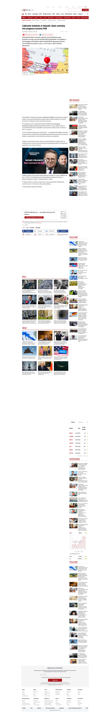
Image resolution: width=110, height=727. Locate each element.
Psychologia (80, 703)
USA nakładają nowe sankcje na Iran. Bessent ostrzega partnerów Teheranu (44, 343)
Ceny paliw (43, 20)
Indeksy (79, 691)
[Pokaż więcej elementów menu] (88, 14)
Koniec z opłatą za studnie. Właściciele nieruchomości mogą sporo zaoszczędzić (60, 322)
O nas (31, 708)
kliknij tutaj (60, 684)
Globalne (23, 702)
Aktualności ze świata (26, 704)
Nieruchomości (59, 689)
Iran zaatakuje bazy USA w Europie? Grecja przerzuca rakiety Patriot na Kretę (60, 373)
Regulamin (61, 708)
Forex (79, 694)
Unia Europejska (59, 17)
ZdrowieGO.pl (67, 6)
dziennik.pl (53, 6)
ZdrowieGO (80, 698)
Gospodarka (36, 698)
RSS (87, 708)
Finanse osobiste (35, 20)
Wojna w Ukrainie (52, 20)
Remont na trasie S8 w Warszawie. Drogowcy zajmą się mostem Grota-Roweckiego (45, 291)
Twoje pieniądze (36, 704)
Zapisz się (55, 680)
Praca (45, 689)
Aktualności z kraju (25, 703)
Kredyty (34, 703)
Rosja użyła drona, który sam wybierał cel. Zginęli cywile (29, 357)
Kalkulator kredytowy (48, 704)
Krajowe (23, 700)
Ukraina (73, 17)
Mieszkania (58, 693)
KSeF (34, 694)
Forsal (23, 22)
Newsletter (73, 6)
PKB (27, 227)
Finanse (34, 695)
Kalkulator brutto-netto (48, 700)
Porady (79, 704)
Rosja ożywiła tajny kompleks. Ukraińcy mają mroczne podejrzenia (45, 373)
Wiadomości (69, 700)
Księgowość (58, 703)
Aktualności (30, 17)
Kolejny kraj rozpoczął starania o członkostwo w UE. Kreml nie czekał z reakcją (29, 343)
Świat (23, 17)
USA (45, 17)
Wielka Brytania (67, 17)
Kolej (67, 694)
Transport (69, 689)
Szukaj (86, 9)
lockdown (38, 227)
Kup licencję (39, 222)
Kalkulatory (46, 698)
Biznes (34, 689)
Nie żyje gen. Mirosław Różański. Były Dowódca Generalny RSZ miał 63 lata (60, 291)
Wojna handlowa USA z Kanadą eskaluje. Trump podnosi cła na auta (45, 358)
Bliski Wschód (51, 17)
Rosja (41, 17)
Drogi (68, 693)
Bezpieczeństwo (84, 17)
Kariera (45, 694)
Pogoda (68, 704)
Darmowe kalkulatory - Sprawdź (34, 217)
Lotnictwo (68, 695)
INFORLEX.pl (60, 6)
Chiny (78, 17)
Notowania (80, 689)
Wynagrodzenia (47, 693)
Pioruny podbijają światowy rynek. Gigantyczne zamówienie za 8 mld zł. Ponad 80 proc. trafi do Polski (29, 291)
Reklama (39, 708)
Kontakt (24, 708)
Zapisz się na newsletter (47, 34)
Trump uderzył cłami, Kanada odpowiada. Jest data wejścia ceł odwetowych (61, 358)
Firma (34, 693)
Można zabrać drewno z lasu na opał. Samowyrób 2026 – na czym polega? (61, 306)
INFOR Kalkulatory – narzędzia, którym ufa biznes (39, 213)
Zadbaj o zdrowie (61, 20)
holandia (32, 227)
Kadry (57, 702)
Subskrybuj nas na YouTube (31, 34)
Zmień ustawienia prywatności (75, 708)
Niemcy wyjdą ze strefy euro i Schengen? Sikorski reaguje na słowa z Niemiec (29, 306)
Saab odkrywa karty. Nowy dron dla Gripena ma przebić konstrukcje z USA (28, 373)
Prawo (57, 700)
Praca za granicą (47, 695)
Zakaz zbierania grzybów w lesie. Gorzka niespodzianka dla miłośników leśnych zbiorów (44, 322)
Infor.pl (57, 698)
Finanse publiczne (36, 702)
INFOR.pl (47, 6)
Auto (67, 703)
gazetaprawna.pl (80, 6)
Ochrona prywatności (50, 708)
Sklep (87, 6)
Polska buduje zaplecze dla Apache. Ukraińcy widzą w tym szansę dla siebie (45, 306)
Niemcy (36, 17)
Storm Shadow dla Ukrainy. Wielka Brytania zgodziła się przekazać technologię (60, 343)
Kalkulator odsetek (47, 703)
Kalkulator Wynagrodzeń (48, 702)
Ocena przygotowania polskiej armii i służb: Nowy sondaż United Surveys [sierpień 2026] (29, 322)
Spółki (79, 693)
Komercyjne (58, 694)
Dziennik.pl (69, 698)
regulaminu (55, 677)
